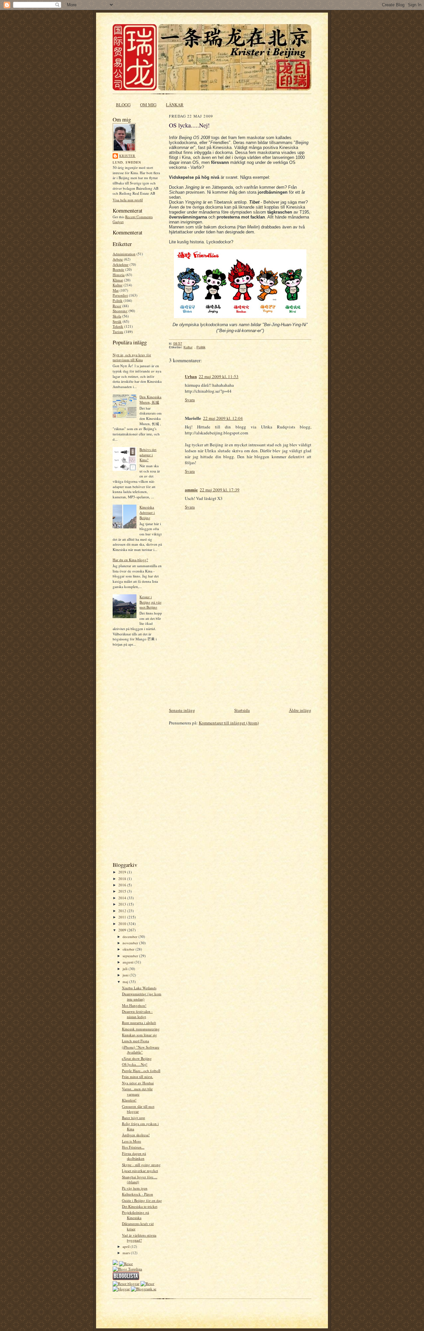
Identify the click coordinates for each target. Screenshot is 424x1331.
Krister (127, 155)
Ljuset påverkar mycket (140, 1170)
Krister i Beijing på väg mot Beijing (150, 602)
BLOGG (123, 105)
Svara (190, 400)
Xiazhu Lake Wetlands (139, 987)
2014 (122, 897)
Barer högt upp (133, 1117)
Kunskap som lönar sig (139, 1034)
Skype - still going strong (141, 1164)
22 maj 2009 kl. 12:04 (223, 418)
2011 (122, 916)
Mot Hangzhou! (134, 1005)
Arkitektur (121, 264)
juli (126, 968)
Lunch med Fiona (135, 1040)
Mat (116, 290)
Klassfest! (129, 1100)
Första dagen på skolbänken (134, 1156)
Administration (124, 253)
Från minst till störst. (137, 1076)
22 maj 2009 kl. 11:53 (218, 376)
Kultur (118, 284)
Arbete (118, 259)
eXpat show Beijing (137, 1058)
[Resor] (126, 1263)
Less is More (131, 1141)
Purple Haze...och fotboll (141, 1070)
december (130, 936)
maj (126, 981)
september (131, 955)
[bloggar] (121, 1288)
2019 (122, 871)
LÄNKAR (175, 105)
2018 (122, 878)
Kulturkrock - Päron (137, 1194)
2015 (122, 891)
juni (126, 974)
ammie (191, 489)
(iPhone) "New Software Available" (140, 1050)
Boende (118, 269)
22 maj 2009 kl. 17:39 (219, 490)
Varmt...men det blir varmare (137, 1091)
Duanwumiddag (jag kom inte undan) (141, 996)
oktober (129, 949)
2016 (122, 884)
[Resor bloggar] (126, 1283)
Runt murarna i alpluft (139, 1022)
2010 (122, 923)
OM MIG (148, 105)
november (131, 942)
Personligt (120, 295)
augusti (128, 962)
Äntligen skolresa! (136, 1134)
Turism (118, 331)
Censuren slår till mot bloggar (138, 1109)
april (127, 1246)
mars (127, 1252)
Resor (117, 305)
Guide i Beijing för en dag (142, 1200)
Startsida (242, 710)
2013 (122, 904)
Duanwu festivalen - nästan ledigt (137, 1014)
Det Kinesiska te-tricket (139, 1206)
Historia (119, 274)
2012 (122, 910)
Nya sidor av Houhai (138, 1082)
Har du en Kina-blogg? (130, 559)
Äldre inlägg (300, 710)
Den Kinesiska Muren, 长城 (150, 399)
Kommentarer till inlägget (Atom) (229, 723)
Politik (118, 300)
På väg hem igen (134, 1188)
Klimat (118, 279)
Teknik (118, 326)
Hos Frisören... (133, 1147)
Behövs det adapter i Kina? (147, 454)
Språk (117, 321)
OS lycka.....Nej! (134, 1064)
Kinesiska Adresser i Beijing (147, 512)
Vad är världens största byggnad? (139, 1238)
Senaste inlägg (182, 710)
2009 (122, 929)
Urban (191, 376)
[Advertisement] (132, 756)
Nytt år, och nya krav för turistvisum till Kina (132, 357)
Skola (117, 316)
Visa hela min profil (128, 199)
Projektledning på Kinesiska (135, 1215)
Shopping (120, 310)
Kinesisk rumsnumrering (141, 1028)
